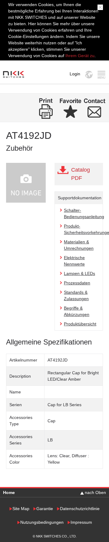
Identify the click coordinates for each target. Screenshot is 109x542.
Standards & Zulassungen (76, 295)
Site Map (20, 509)
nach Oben (95, 492)
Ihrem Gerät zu (79, 55)
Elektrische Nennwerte (74, 260)
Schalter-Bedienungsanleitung (84, 213)
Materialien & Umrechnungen (79, 245)
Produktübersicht (80, 323)
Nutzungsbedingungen (42, 522)
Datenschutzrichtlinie (80, 509)
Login (75, 73)
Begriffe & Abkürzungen (76, 311)
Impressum (81, 522)
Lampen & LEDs (79, 273)
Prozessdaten (77, 282)
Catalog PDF (80, 174)
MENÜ (101, 74)
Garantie (44, 509)
